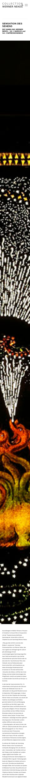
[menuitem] (21, 5)
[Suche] (21, 5)
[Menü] (25, 5)
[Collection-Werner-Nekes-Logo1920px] (12, 5)
